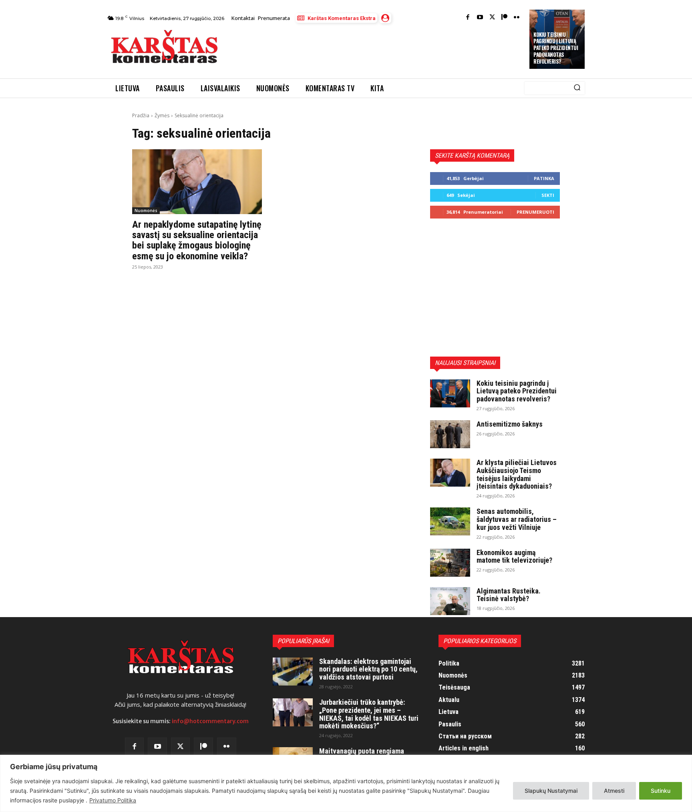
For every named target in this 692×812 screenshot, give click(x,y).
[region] (346, 783)
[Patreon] (504, 17)
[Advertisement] (374, 49)
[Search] (577, 88)
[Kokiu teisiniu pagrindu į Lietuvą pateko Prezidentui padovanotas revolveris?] (450, 393)
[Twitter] (492, 17)
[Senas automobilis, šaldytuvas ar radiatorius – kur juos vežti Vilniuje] (450, 521)
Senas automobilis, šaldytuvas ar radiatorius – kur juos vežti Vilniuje (517, 519)
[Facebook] (468, 17)
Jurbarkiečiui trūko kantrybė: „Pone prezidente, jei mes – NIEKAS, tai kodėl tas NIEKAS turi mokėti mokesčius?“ (368, 714)
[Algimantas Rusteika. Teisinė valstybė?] (450, 601)
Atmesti (614, 790)
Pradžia (140, 115)
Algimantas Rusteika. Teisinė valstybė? (509, 595)
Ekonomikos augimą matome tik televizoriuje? (514, 556)
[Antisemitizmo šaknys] (450, 434)
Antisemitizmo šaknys (510, 424)
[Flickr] (516, 17)
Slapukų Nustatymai (551, 790)
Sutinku (660, 790)
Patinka (544, 178)
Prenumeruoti (535, 212)
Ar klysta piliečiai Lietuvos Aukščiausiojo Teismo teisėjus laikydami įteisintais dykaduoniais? (517, 474)
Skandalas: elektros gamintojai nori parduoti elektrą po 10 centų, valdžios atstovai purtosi (368, 669)
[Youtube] (480, 17)
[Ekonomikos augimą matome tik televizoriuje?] (450, 563)
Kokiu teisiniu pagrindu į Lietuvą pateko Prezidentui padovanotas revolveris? (555, 48)
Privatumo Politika (112, 800)
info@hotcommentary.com (210, 721)
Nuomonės (146, 210)
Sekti (547, 195)
